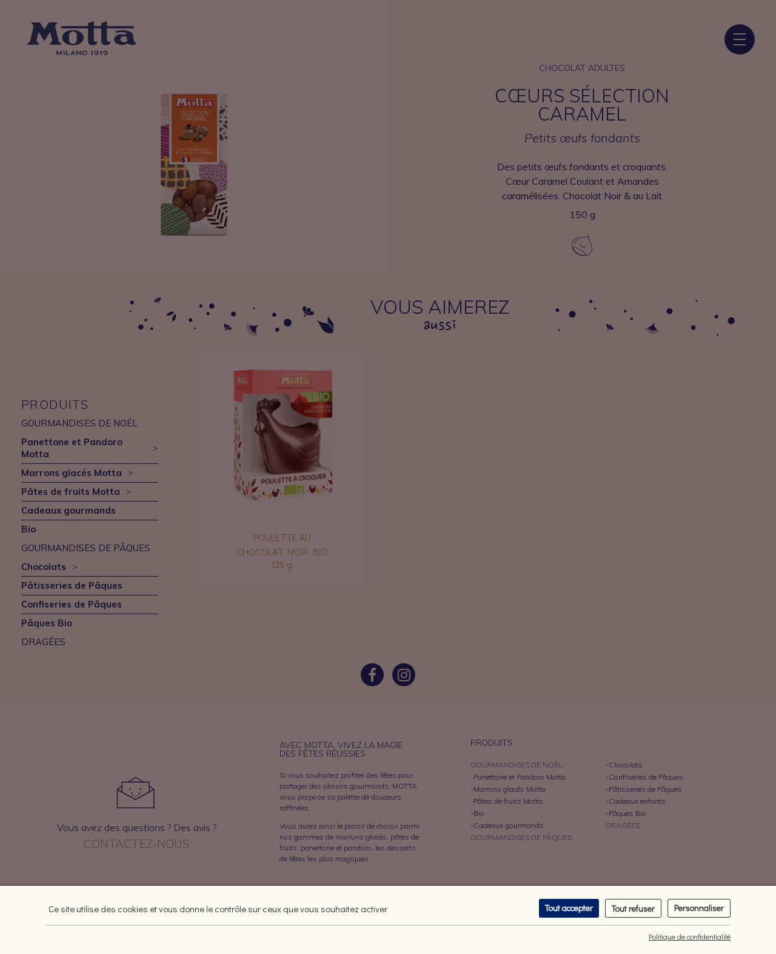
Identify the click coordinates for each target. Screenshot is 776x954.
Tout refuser (633, 908)
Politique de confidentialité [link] (690, 936)
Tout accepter (569, 907)
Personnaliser (699, 907)
